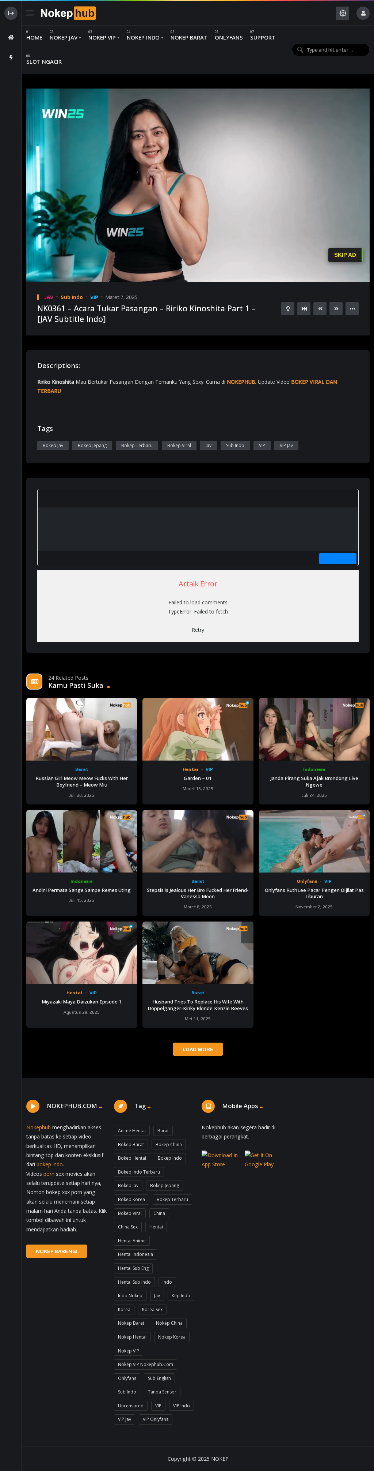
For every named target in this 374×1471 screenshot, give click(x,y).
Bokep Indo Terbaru (139, 1172)
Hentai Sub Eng (133, 1268)
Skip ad (345, 255)
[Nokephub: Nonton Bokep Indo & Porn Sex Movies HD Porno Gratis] (68, 13)
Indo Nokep (130, 1295)
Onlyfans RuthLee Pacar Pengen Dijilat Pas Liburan (314, 893)
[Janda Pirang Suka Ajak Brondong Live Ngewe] (314, 729)
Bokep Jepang (92, 445)
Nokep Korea (172, 1337)
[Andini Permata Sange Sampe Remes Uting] (81, 841)
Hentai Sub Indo (134, 1282)
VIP (94, 297)
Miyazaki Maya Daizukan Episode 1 (82, 1001)
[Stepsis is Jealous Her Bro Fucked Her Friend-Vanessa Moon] (197, 841)
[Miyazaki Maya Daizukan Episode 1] (81, 953)
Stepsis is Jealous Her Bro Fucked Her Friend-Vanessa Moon (198, 893)
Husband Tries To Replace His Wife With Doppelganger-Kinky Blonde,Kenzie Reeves (198, 1005)
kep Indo (181, 1295)
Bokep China (169, 1144)
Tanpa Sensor (162, 1392)
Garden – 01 (198, 778)
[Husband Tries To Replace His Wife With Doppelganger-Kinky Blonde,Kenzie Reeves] (197, 953)
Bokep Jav (53, 445)
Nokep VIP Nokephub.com (145, 1364)
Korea (124, 1309)
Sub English (159, 1378)
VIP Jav (286, 445)
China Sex (128, 1227)
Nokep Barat (131, 1323)
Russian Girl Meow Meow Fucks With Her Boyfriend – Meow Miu (81, 781)
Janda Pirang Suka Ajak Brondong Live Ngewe (314, 781)
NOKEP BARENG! (56, 1251)
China (159, 1213)
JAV (48, 297)
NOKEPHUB (241, 381)
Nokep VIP (128, 1351)
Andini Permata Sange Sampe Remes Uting (82, 890)
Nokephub (38, 1127)
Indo (167, 1282)
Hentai (190, 769)
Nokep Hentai (132, 1337)
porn (48, 1173)
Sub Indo (72, 297)
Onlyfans (307, 881)
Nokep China (169, 1323)
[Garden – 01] (197, 729)
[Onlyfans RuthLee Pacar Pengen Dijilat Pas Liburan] (314, 841)
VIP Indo (181, 1406)
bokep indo (50, 1164)
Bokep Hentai (132, 1158)
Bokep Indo (170, 1158)
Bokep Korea (131, 1199)
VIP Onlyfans (155, 1419)
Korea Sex (152, 1309)
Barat (81, 769)
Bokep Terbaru (137, 445)
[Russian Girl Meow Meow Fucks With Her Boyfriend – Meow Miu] (81, 729)
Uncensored (131, 1406)
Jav (208, 445)
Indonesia (314, 769)
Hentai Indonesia (135, 1254)
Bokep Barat (131, 1144)
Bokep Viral (179, 445)
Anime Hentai (132, 1130)
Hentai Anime (132, 1241)
